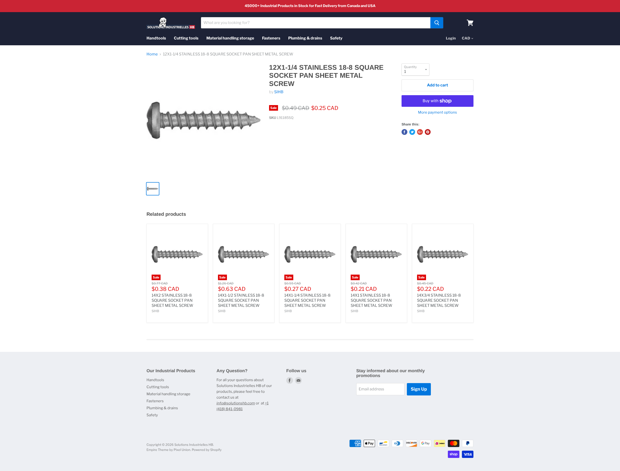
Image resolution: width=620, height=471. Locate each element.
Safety (336, 38)
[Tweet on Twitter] (412, 132)
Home (152, 54)
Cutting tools (186, 38)
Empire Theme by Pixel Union (168, 450)
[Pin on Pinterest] (428, 132)
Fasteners (271, 38)
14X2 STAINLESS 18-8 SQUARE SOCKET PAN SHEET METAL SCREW (172, 300)
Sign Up (419, 389)
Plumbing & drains (305, 38)
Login (451, 38)
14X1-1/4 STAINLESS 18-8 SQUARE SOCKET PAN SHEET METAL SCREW (307, 300)
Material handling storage (230, 38)
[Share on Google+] (420, 132)
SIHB (278, 92)
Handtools (156, 38)
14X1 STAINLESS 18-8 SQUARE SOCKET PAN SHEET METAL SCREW (371, 300)
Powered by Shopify (207, 450)
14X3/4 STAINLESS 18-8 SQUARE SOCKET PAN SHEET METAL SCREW (439, 300)
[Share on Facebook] (404, 132)
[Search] (436, 22)
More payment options (437, 112)
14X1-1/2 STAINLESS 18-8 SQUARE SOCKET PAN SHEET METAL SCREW (241, 300)
